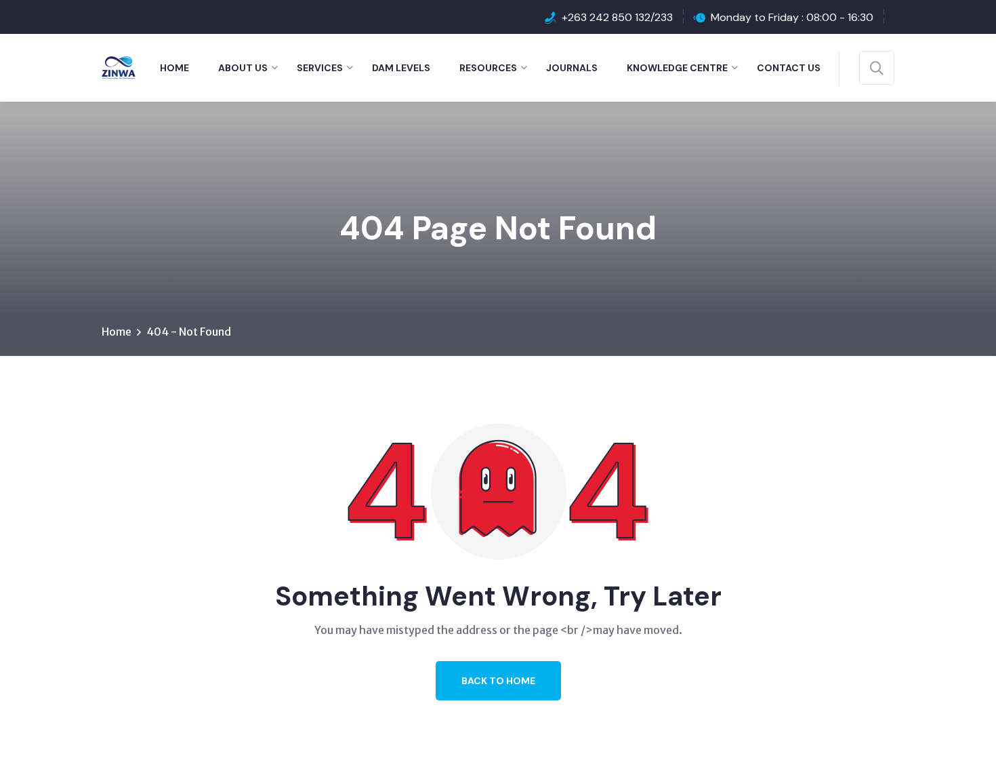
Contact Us (789, 68)
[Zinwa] (119, 66)
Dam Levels (401, 68)
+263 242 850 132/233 (617, 17)
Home (174, 68)
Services (320, 68)
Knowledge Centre (677, 68)
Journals (572, 68)
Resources (488, 68)
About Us (243, 68)
